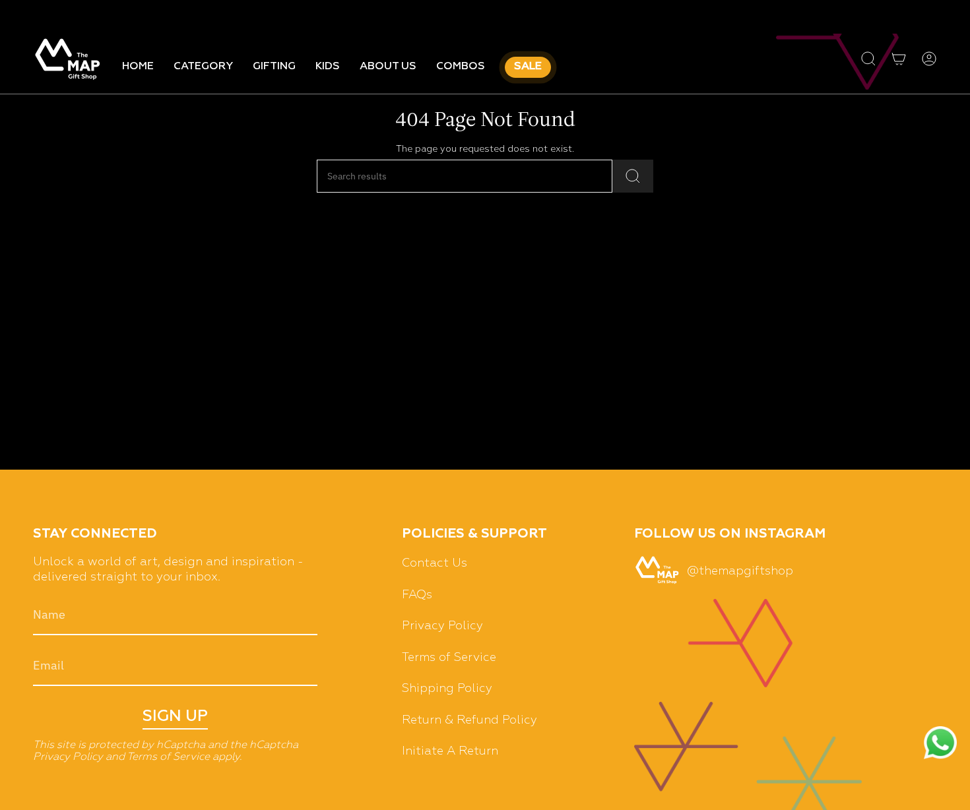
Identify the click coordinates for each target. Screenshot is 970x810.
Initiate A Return (450, 751)
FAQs (417, 595)
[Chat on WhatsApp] (940, 744)
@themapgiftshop (740, 571)
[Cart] (899, 58)
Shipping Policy (447, 689)
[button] (203, 67)
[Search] (632, 176)
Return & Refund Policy (469, 720)
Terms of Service (168, 757)
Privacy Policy (68, 757)
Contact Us (434, 563)
